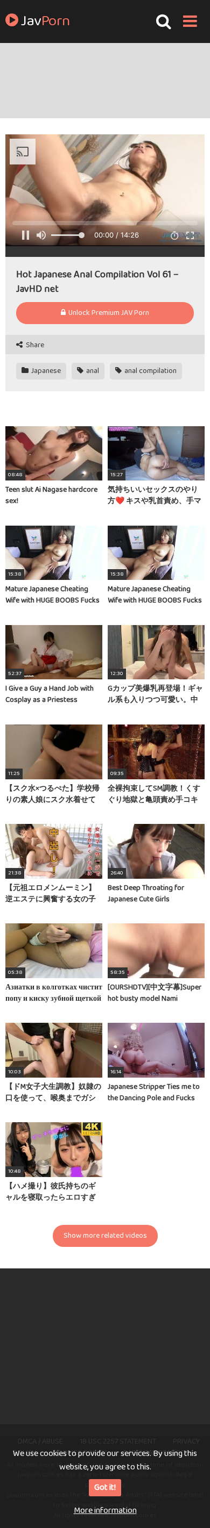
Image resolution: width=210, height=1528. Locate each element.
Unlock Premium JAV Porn (108, 313)
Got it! (105, 1487)
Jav (44, 21)
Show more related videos (105, 1236)
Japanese (45, 371)
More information (105, 1510)
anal (92, 371)
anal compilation (150, 371)
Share (34, 345)
